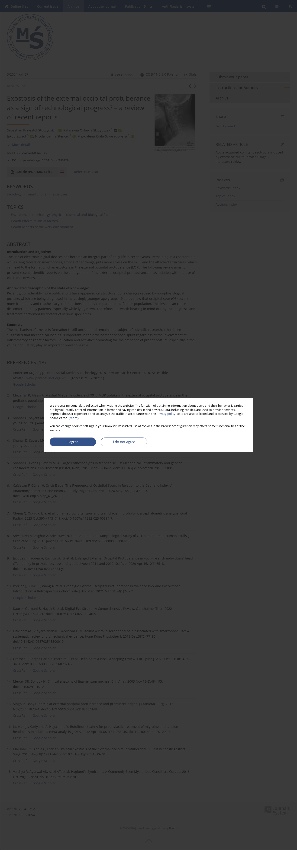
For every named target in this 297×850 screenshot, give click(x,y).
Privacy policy (166, 414)
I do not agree (124, 441)
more (73, 418)
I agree (73, 441)
